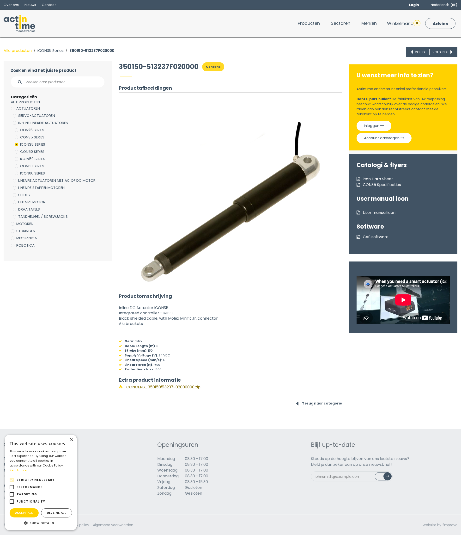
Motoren (24, 223)
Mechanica (26, 238)
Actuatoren (28, 108)
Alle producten (18, 50)
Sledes (24, 194)
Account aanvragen (382, 137)
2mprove (449, 525)
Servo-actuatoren (36, 115)
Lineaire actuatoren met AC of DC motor (57, 180)
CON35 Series (32, 137)
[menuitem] (309, 23)
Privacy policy (77, 525)
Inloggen (372, 125)
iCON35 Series (50, 50)
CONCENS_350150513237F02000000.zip (162, 387)
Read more (18, 470)
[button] (41, 523)
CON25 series (32, 129)
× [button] (71, 440)
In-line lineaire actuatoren (43, 122)
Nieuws (30, 4)
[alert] (41, 482)
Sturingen (25, 230)
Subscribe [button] (386, 477)
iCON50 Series (32, 158)
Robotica (25, 245)
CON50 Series (32, 151)
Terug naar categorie (322, 403)
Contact (49, 4)
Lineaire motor (31, 202)
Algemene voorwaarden (113, 525)
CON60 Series (32, 165)
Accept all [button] (24, 513)
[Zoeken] (17, 81)
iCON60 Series (32, 173)
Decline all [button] (56, 513)
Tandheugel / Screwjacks (43, 216)
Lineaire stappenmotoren (41, 187)
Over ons (11, 4)
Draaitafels (29, 209)
